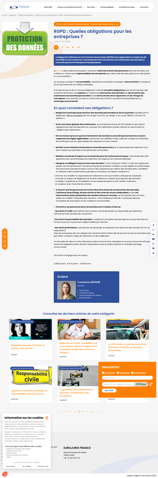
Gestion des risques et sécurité (46, 15)
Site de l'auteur (85, 298)
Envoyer (109, 390)
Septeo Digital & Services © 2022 (141, 475)
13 (79, 412)
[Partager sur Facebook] (73, 47)
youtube (153, 239)
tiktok (153, 253)
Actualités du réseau (127, 7)
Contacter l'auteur (86, 293)
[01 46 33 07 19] (5, 237)
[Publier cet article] (62, 47)
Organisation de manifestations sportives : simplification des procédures (76, 392)
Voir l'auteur (84, 290)
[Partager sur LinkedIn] (67, 47)
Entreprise (124, 373)
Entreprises (12, 15)
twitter (153, 230)
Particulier (110, 373)
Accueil (4, 15)
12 (75, 412)
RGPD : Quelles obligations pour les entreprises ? (75, 15)
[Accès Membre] (5, 232)
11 (71, 412)
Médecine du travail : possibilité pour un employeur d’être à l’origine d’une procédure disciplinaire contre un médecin (78, 348)
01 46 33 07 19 (74, 458)
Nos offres (91, 7)
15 (87, 412)
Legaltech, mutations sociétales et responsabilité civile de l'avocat (29, 392)
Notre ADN (48, 7)
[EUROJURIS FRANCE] (19, 7)
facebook (153, 225)
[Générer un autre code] (150, 384)
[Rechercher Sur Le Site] (5, 246)
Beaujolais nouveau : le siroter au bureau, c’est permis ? (28, 347)
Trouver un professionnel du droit (69, 7)
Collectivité (140, 373)
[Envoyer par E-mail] (78, 47)
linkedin (153, 234)
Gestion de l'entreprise (26, 15)
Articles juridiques (107, 7)
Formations (144, 7)
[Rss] (5, 241)
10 (67, 412)
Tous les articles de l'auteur (90, 295)
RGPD (58, 70)
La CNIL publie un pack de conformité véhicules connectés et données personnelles (127, 347)
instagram (153, 243)
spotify (153, 248)
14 (83, 412)
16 (90, 412)
